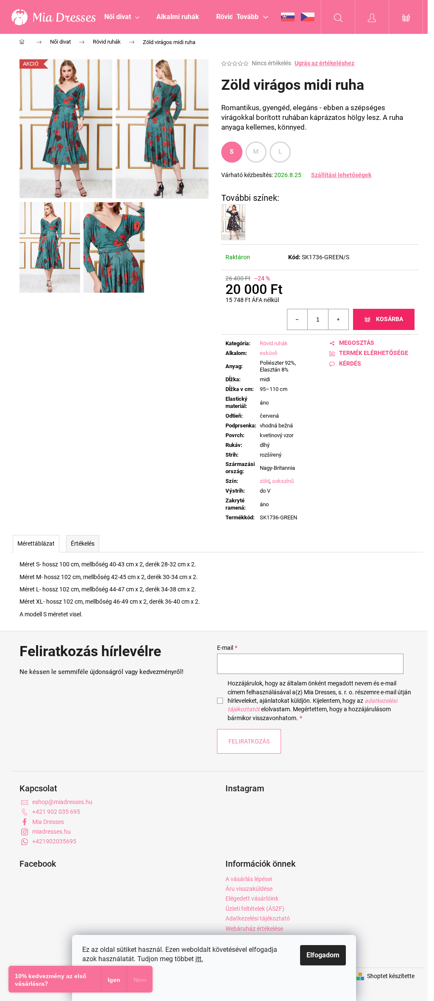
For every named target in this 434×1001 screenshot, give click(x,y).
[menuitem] (122, 17)
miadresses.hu (51, 831)
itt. (199, 959)
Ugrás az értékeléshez (324, 63)
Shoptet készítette (391, 976)
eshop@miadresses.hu (62, 802)
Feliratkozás (249, 741)
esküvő (268, 353)
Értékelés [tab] (83, 543)
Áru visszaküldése (249, 888)
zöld (265, 481)
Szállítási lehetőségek (341, 175)
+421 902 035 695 (56, 811)
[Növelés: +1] (338, 319)
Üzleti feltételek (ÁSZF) (254, 908)
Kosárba (389, 319)
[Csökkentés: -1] (297, 319)
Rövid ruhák (274, 343)
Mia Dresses (48, 821)
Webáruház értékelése (254, 928)
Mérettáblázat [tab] (36, 543)
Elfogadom (322, 955)
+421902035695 (54, 841)
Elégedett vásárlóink (251, 898)
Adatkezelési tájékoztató (257, 918)
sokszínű (283, 481)
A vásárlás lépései (248, 879)
